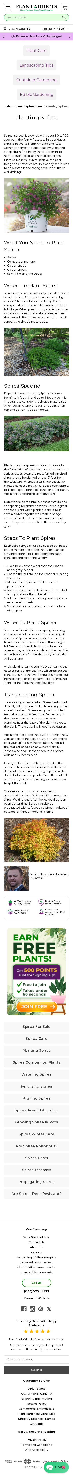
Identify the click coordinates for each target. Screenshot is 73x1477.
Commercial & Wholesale (36, 1408)
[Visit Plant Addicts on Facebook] (24, 1309)
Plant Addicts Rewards (36, 1272)
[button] (8, 8)
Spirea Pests (36, 1158)
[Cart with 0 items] (65, 8)
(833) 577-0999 (36, 1291)
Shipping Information (36, 1398)
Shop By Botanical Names (36, 1418)
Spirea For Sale (37, 1026)
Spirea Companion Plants (36, 1062)
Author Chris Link (40, 874)
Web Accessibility (36, 1450)
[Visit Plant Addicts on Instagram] (32, 1309)
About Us (36, 1247)
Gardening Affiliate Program (36, 1257)
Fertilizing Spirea (36, 1086)
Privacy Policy (36, 1440)
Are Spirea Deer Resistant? (36, 1194)
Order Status (37, 1388)
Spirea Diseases (36, 1170)
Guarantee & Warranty (36, 1393)
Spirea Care (36, 1038)
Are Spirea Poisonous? (36, 1146)
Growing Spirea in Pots (36, 1122)
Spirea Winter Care (36, 1134)
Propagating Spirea (36, 1182)
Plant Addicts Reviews (36, 1262)
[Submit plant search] (64, 17)
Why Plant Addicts (36, 1237)
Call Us (36, 1282)
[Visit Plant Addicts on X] (49, 1309)
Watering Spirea (36, 1074)
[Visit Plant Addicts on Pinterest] (40, 1309)
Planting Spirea (36, 1050)
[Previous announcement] (3, 36)
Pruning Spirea (36, 1098)
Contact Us (36, 1242)
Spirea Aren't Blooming (36, 1110)
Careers (36, 1252)
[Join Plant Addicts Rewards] (36, 971)
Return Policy (36, 1403)
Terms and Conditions (36, 1445)
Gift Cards (36, 1423)
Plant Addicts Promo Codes (36, 1267)
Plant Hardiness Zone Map (36, 1413)
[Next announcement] (70, 36)
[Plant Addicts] (36, 8)
